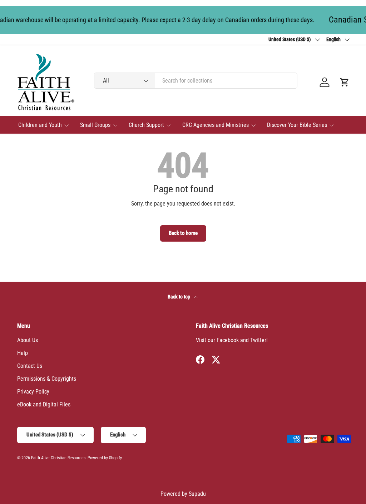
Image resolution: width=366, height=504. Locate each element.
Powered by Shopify (105, 457)
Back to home (183, 233)
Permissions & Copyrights (46, 378)
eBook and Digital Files (43, 404)
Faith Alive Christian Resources (58, 457)
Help (22, 353)
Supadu (197, 493)
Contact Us (29, 365)
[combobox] (195, 80)
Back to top (179, 297)
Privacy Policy (33, 391)
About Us (27, 340)
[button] (344, 82)
